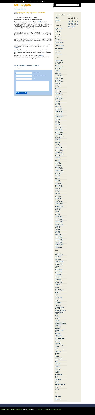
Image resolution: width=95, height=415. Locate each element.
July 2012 (57, 175)
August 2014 (58, 137)
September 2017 (59, 81)
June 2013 (57, 159)
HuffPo (29, 41)
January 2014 (58, 147)
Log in (56, 394)
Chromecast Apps (59, 345)
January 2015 (58, 129)
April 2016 (57, 104)
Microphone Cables (59, 338)
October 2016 (58, 96)
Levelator (57, 320)
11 (77, 21)
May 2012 (57, 178)
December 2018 (59, 67)
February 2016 (58, 108)
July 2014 (57, 139)
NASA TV (57, 356)
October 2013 (58, 152)
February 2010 (58, 216)
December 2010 (59, 201)
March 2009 (58, 234)
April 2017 (57, 88)
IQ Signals (42, 1)
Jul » (72, 27)
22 (72, 24)
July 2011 (57, 190)
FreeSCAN (57, 340)
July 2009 (57, 227)
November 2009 (59, 221)
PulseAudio (57, 333)
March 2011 (58, 196)
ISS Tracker (58, 279)
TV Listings (57, 317)
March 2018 (58, 73)
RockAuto (57, 371)
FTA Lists (57, 292)
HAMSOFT (57, 336)
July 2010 (57, 209)
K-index (57, 258)
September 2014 (59, 136)
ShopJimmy (58, 379)
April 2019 (57, 65)
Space (56, 387)
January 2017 (58, 93)
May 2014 (57, 142)
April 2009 (57, 232)
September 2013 (59, 154)
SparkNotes (58, 274)
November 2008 (59, 241)
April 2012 (57, 180)
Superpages (58, 363)
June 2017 (57, 86)
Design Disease (34, 409)
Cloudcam (57, 354)
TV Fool (57, 389)
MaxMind (57, 318)
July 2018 (57, 70)
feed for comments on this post (22, 65)
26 (68, 26)
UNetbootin (57, 343)
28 (71, 26)
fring (56, 295)
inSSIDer (57, 300)
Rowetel (57, 346)
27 (69, 26)
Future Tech (58, 31)
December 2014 (59, 131)
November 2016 (59, 95)
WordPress (57, 399)
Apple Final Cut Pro (59, 322)
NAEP (39, 21)
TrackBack (35, 65)
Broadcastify (58, 359)
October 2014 (58, 134)
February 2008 (58, 247)
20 (69, 24)
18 (77, 23)
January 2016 (58, 109)
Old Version (58, 305)
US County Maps (59, 330)
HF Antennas (58, 302)
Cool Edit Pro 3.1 (59, 289)
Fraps (56, 348)
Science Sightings (59, 48)
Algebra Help (58, 266)
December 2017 (59, 76)
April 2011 (57, 195)
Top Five (57, 382)
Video (30, 1)
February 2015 (58, 127)
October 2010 (58, 204)
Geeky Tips (57, 34)
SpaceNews (58, 325)
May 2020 (57, 63)
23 (74, 24)
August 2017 (58, 83)
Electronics (57, 253)
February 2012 (58, 183)
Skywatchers (58, 259)
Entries (56, 17)
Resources (16, 1)
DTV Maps (57, 277)
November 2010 (59, 203)
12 (68, 23)
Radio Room (34, 1)
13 (69, 23)
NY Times (40, 55)
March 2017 (58, 90)
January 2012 (58, 185)
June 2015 (57, 121)
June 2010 (57, 211)
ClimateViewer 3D (59, 312)
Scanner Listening (59, 45)
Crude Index (58, 256)
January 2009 (58, 237)
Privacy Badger (58, 374)
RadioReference (59, 358)
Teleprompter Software (60, 323)
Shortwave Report (59, 349)
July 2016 (57, 101)
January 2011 (58, 200)
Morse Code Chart (59, 290)
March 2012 (58, 182)
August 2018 (58, 68)
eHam (56, 361)
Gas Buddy (57, 341)
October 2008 (58, 242)
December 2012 (59, 168)
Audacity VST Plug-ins (60, 310)
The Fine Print (58, 285)
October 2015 (58, 114)
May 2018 (57, 72)
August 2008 (58, 246)
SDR (56, 376)
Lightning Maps (58, 335)
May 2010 (57, 213)
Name (36, 72)
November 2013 (59, 150)
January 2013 (58, 167)
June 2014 (57, 140)
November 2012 (59, 170)
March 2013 (58, 163)
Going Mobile (58, 39)
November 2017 (59, 78)
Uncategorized (58, 53)
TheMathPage (58, 276)
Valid (58, 396)
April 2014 (57, 144)
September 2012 (59, 172)
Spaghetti (57, 366)
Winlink (57, 381)
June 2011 (57, 191)
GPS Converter (58, 299)
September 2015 (59, 116)
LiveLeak (57, 353)
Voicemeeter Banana (60, 384)
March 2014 (58, 145)
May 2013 (57, 160)
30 (74, 26)
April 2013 (57, 162)
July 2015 (57, 119)
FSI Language (58, 271)
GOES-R (57, 364)
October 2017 (58, 80)
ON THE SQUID (22, 4)
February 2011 (58, 198)
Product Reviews (59, 42)
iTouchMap (57, 304)
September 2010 (59, 206)
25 (77, 24)
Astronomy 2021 (59, 254)
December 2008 (59, 239)
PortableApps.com (59, 308)
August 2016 (58, 99)
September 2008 (59, 244)
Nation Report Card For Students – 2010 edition (31, 12)
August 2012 (58, 173)
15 (72, 23)
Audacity (57, 287)
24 (75, 24)
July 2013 (57, 157)
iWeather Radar (59, 386)
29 (72, 26)
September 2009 (59, 224)
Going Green (58, 36)
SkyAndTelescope (59, 261)
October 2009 (58, 223)
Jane (56, 331)
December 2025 (59, 60)
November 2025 (59, 62)
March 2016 (58, 106)
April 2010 (57, 214)
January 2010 (58, 218)
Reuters (16, 47)
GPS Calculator (58, 297)
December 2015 (59, 111)
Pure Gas (57, 369)
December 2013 (59, 149)
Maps (39, 1)
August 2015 (58, 118)
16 (74, 23)
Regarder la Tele (25, 1)
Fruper (56, 315)
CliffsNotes (57, 267)
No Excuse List (58, 272)
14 (71, 23)
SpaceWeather (58, 263)
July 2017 (57, 85)
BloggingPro (25, 409)
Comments (57, 20)
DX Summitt (58, 313)
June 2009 (57, 229)
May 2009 (57, 231)
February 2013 (58, 165)
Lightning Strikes (59, 281)
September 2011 (59, 186)
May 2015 (57, 122)
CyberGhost (58, 327)
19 (68, 24)
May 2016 (57, 103)
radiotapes (57, 284)
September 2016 (59, 98)
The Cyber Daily (59, 264)
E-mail (40, 75)
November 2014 (59, 132)
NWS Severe (58, 351)
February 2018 (58, 75)
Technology (58, 51)
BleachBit (57, 328)
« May (69, 27)
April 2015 (57, 124)
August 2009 (58, 226)
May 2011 (57, 193)
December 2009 (59, 219)
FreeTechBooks (59, 269)
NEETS (57, 372)
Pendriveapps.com (59, 307)
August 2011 (58, 188)
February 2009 (58, 236)
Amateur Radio (58, 28)
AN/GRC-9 (57, 368)
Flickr (56, 294)
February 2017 (58, 91)
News (20, 1)
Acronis (57, 377)
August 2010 (58, 208)
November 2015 (59, 113)
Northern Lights (58, 282)
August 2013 (58, 155)
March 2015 (58, 126)
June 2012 (57, 177)
